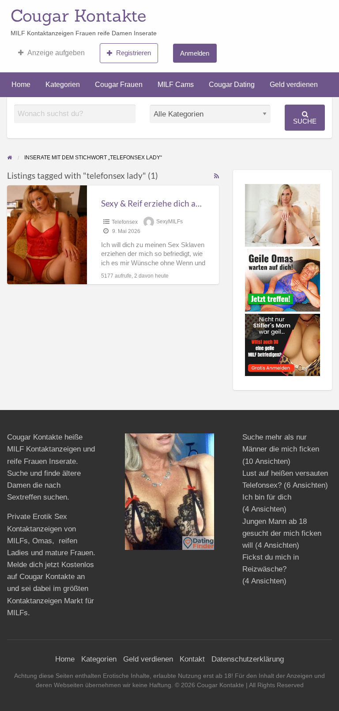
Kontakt (192, 659)
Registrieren (133, 52)
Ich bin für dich (266, 497)
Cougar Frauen (119, 84)
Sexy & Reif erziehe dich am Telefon (166, 203)
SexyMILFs (169, 222)
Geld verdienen (294, 84)
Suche (304, 121)
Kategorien (62, 84)
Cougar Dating (232, 84)
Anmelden (194, 53)
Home (20, 84)
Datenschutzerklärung (247, 659)
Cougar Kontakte (78, 15)
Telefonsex (125, 222)
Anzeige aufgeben (56, 52)
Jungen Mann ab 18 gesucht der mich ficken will (281, 533)
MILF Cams (176, 84)
